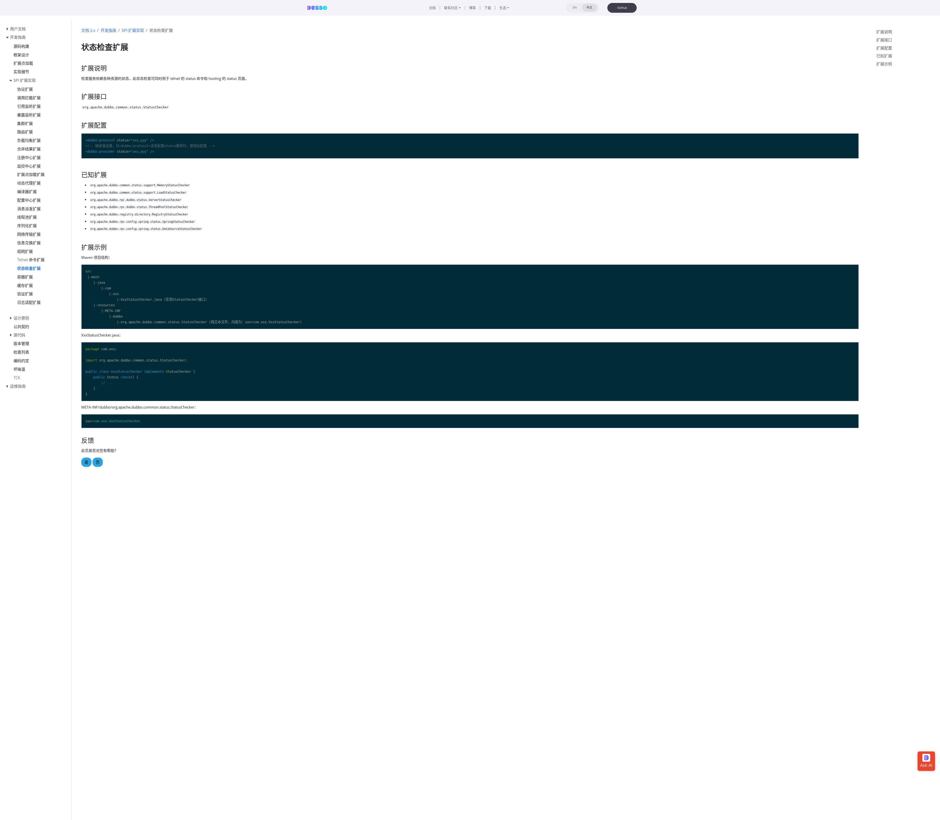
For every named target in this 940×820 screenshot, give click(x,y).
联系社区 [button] (451, 7)
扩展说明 (884, 32)
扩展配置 (884, 48)
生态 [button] (502, 7)
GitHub (622, 8)
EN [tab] (575, 7)
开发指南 (108, 30)
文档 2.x (88, 30)
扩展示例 (884, 64)
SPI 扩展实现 (133, 30)
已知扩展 (884, 56)
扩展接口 (884, 40)
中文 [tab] (589, 7)
